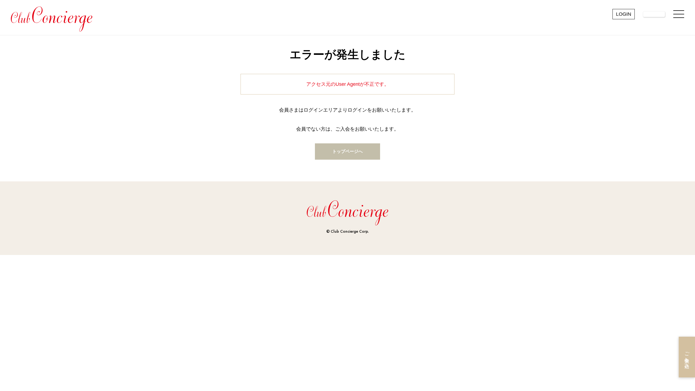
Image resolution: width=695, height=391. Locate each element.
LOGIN (623, 14)
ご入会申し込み (687, 357)
